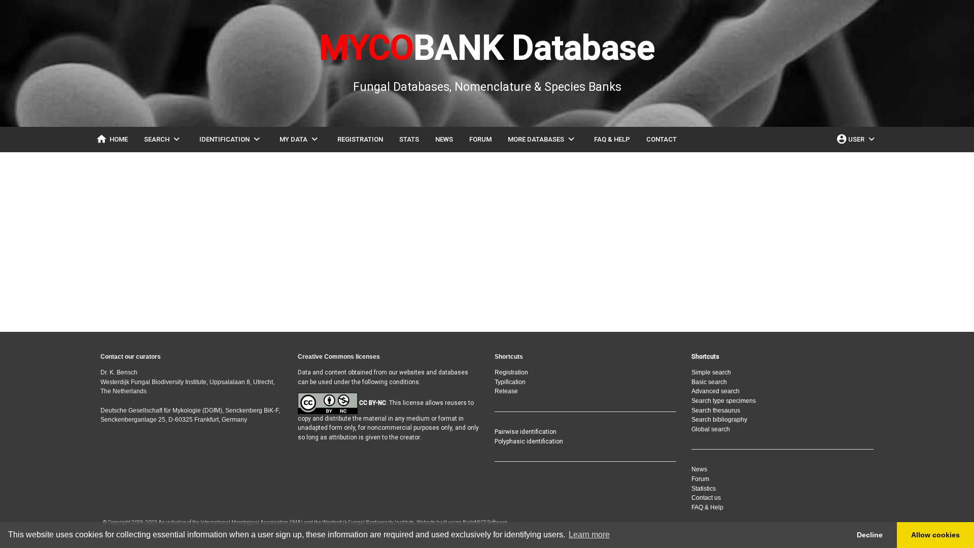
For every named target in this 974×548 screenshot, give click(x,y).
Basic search (709, 382)
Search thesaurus (715, 410)
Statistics (703, 488)
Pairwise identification (525, 431)
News (699, 469)
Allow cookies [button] (935, 535)
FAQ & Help (707, 507)
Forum (700, 479)
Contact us (706, 497)
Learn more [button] (589, 534)
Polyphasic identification (529, 441)
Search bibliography (719, 419)
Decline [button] (870, 535)
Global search (710, 429)
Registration (511, 372)
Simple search (711, 372)
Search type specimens (723, 400)
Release (506, 391)
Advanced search (715, 391)
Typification (510, 382)
